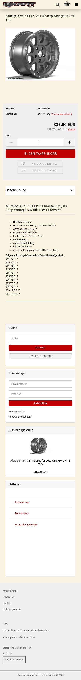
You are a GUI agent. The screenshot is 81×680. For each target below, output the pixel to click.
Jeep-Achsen (22, 513)
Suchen (40, 347)
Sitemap (7, 653)
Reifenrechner (22, 502)
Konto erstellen (17, 411)
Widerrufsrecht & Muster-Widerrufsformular (26, 630)
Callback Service (12, 609)
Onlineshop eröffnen (28, 675)
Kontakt (7, 603)
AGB (5, 623)
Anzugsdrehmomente (26, 524)
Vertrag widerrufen (14, 659)
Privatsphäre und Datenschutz (19, 637)
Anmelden (40, 403)
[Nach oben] (10, 674)
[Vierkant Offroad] (18, 4)
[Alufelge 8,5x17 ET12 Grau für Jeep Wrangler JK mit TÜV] (40, 54)
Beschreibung (16, 190)
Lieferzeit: (11, 113)
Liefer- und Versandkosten (17, 647)
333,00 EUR (40, 471)
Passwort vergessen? (20, 416)
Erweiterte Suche (40, 356)
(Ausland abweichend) (61, 114)
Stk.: (8, 135)
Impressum (9, 596)
